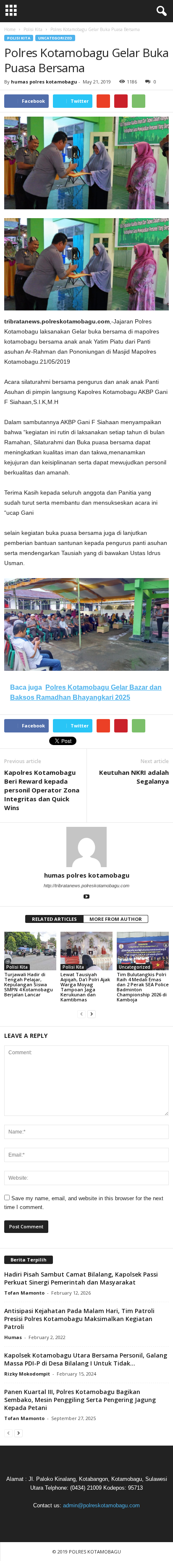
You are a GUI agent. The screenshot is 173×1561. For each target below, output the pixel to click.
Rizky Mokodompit (27, 1374)
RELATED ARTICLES (54, 919)
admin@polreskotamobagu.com (101, 1505)
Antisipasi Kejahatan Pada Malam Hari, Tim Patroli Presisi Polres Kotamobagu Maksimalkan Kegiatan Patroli (79, 1319)
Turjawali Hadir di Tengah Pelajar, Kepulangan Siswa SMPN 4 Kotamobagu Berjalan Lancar (28, 984)
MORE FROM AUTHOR (115, 919)
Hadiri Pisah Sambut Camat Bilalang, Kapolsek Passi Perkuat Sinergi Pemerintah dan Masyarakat (81, 1278)
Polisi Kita (18, 38)
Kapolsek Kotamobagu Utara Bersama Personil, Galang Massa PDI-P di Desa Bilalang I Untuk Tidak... (85, 1359)
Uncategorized (55, 38)
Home (10, 29)
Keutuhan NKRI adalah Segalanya (134, 776)
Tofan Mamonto (24, 1293)
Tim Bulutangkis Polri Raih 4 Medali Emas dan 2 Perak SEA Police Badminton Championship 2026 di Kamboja (143, 987)
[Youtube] (86, 897)
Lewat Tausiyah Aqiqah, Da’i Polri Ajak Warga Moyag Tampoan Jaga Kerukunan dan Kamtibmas (85, 987)
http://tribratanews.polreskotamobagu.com (86, 885)
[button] (160, 11)
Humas (13, 1337)
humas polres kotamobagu (44, 81)
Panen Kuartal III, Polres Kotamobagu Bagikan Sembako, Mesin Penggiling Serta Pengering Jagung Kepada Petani (80, 1400)
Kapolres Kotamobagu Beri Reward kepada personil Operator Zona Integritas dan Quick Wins (41, 790)
